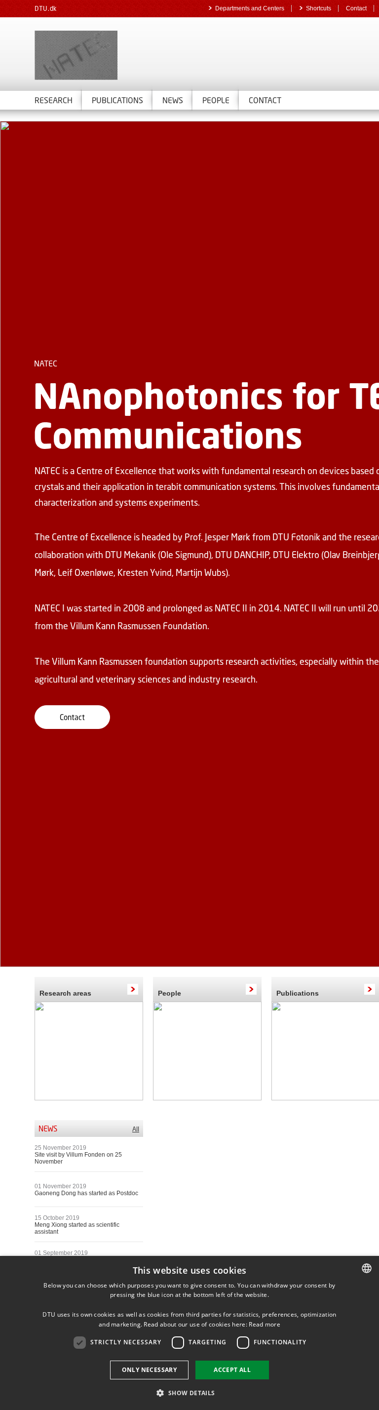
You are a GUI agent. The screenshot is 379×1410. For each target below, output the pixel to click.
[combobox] (367, 1268)
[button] (189, 1392)
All (135, 1129)
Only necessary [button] (149, 1370)
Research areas (65, 993)
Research (54, 100)
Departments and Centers (249, 8)
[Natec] (148, 55)
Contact (356, 8)
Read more (264, 1324)
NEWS (172, 100)
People (169, 993)
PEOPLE (215, 100)
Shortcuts (318, 8)
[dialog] (189, 1333)
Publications (117, 100)
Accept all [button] (232, 1370)
